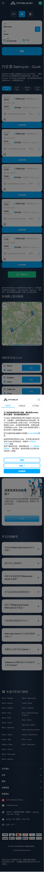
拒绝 (22, 460)
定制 (21, 466)
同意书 (8, 406)
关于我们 (35, 406)
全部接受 (22, 471)
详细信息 (22, 406)
